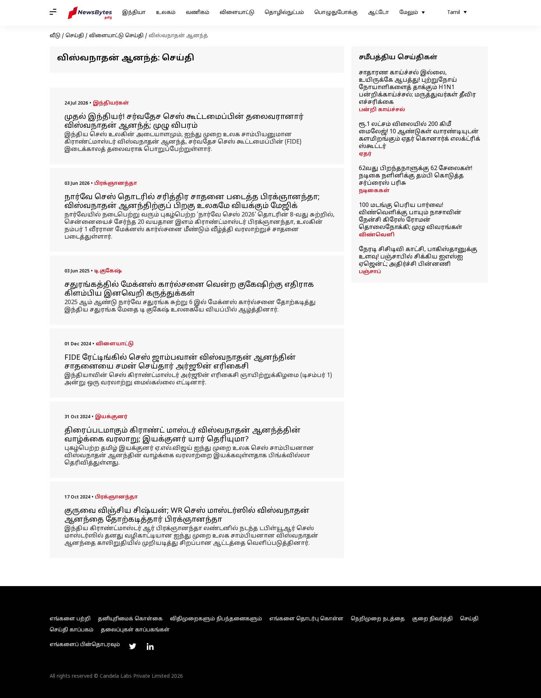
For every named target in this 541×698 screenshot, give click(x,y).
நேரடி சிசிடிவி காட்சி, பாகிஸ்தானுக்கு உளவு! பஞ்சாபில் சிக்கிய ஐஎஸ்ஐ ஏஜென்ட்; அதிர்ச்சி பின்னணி (418, 257)
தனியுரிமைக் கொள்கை (130, 619)
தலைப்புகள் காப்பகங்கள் (135, 630)
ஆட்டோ (378, 13)
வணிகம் (197, 13)
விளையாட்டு (237, 13)
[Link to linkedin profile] (150, 646)
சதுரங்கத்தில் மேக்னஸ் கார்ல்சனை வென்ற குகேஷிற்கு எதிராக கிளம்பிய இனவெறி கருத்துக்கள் (189, 289)
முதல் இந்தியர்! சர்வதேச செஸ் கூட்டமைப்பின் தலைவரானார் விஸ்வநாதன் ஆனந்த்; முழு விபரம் (184, 121)
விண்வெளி (377, 235)
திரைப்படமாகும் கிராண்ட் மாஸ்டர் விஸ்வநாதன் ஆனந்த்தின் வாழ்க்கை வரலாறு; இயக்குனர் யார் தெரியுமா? (182, 435)
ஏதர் (365, 154)
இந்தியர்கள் (111, 103)
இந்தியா (134, 13)
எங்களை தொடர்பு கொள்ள (306, 619)
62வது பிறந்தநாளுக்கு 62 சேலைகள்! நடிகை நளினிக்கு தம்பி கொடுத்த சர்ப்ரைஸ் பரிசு (415, 176)
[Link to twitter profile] (132, 646)
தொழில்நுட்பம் (284, 13)
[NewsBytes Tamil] (90, 13)
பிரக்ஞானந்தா (115, 183)
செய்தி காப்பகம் (71, 630)
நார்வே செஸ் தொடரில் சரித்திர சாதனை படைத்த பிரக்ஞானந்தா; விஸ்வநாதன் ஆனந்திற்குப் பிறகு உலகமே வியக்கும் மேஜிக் (192, 202)
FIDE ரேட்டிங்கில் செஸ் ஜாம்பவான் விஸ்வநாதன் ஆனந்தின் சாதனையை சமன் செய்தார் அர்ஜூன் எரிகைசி (180, 362)
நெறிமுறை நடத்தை (378, 619)
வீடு (55, 36)
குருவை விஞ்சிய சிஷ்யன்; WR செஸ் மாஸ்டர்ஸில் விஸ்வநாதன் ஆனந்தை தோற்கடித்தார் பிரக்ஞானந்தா (187, 515)
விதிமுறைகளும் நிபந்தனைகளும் (216, 619)
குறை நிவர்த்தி (432, 619)
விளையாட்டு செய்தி (116, 36)
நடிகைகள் (374, 191)
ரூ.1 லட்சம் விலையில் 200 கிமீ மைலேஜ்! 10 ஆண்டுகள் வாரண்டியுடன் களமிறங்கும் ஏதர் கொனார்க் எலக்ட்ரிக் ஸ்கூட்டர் (419, 135)
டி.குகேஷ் (108, 271)
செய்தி (75, 36)
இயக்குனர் (111, 417)
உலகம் (166, 13)
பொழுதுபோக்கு (336, 13)
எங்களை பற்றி (70, 619)
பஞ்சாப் (370, 272)
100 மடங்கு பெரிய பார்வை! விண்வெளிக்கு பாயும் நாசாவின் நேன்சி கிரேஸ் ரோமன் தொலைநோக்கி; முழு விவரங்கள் (410, 216)
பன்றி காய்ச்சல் (382, 110)
